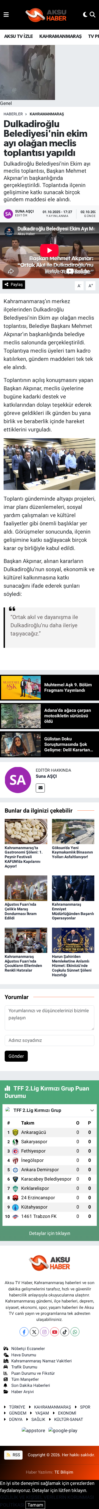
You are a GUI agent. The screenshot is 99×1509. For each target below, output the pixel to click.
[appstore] (34, 1431)
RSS (16, 1454)
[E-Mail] (40, 788)
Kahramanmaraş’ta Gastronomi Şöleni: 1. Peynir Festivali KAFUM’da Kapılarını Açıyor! (24, 857)
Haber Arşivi (22, 1391)
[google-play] (63, 1431)
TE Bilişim (63, 1472)
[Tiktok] (64, 1331)
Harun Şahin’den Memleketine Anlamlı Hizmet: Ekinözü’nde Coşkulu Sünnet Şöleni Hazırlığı (72, 965)
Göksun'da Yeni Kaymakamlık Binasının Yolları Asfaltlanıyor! (72, 852)
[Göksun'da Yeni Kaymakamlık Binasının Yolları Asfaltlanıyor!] (73, 831)
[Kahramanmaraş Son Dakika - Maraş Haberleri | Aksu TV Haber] (46, 14)
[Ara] (92, 14)
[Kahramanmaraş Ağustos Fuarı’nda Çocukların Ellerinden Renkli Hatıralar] (26, 940)
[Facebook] (24, 1331)
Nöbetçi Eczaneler (28, 1348)
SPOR (85, 1407)
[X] (34, 1331)
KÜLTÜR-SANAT (68, 1419)
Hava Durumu (23, 1354)
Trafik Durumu (24, 1367)
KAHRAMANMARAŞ (60, 36)
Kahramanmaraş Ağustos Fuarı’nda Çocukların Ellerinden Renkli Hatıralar (23, 963)
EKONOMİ (67, 1413)
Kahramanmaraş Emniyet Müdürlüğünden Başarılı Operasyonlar (73, 911)
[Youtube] (54, 1331)
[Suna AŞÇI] (18, 779)
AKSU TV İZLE (18, 36)
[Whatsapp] (74, 1331)
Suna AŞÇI (46, 776)
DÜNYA (16, 1419)
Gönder (16, 1056)
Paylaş (17, 284)
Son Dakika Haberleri (30, 1385)
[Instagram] (44, 1331)
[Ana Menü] (6, 14)
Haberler (13, 114)
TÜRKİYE (17, 1407)
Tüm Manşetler (25, 1379)
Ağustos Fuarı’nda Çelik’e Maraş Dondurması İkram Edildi (21, 911)
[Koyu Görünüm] (85, 14)
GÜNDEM (17, 1413)
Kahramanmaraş (47, 114)
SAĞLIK (38, 1419)
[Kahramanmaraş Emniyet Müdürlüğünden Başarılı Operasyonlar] (73, 888)
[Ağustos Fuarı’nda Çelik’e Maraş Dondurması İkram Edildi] (26, 888)
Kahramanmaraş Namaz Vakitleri (41, 1361)
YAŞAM (42, 1413)
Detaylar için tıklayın (49, 1233)
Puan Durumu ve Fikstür (33, 1373)
